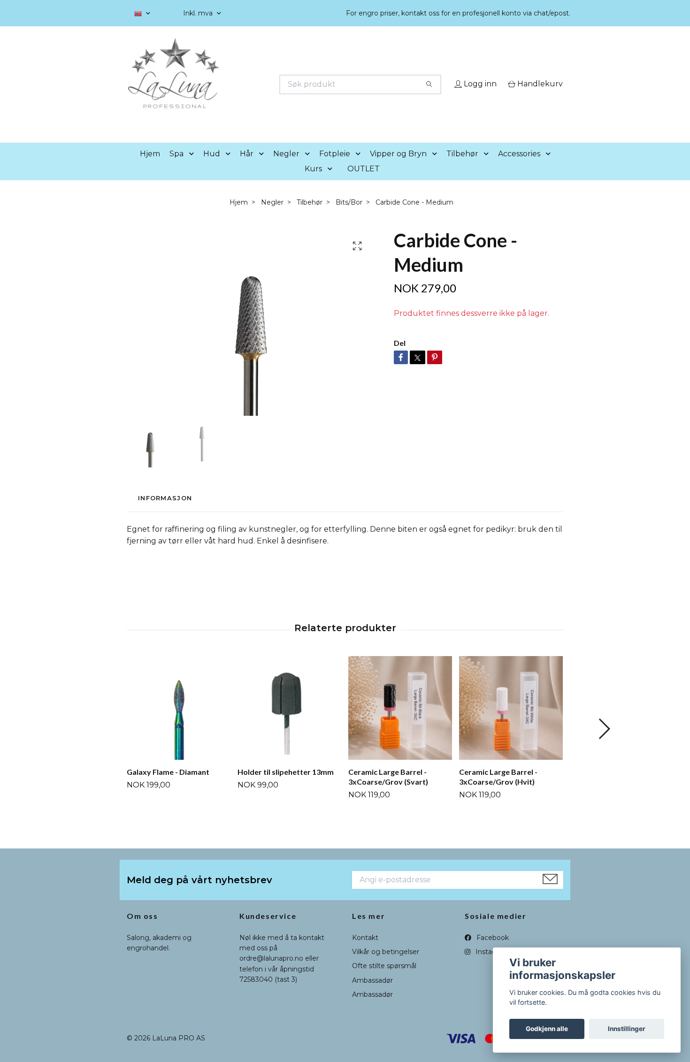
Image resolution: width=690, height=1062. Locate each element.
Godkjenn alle (547, 1028)
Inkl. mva (199, 13)
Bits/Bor (349, 215)
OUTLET (363, 181)
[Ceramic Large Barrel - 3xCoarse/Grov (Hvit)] (511, 721)
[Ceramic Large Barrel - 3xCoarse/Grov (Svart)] (400, 721)
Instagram (491, 965)
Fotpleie (334, 166)
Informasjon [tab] (165, 511)
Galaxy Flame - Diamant (168, 784)
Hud (211, 166)
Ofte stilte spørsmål (384, 979)
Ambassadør (372, 993)
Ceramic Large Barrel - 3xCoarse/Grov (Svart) (388, 789)
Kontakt (365, 951)
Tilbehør (462, 166)
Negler (286, 166)
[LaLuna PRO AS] (236, 84)
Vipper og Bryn (398, 166)
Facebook (492, 951)
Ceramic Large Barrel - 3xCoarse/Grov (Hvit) (498, 789)
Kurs (313, 181)
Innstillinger (626, 1028)
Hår (246, 166)
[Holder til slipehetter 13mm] (289, 721)
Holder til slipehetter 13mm (286, 784)
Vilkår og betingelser (385, 965)
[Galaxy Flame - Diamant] (178, 721)
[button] (193, 167)
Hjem (150, 166)
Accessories (519, 166)
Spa (176, 166)
